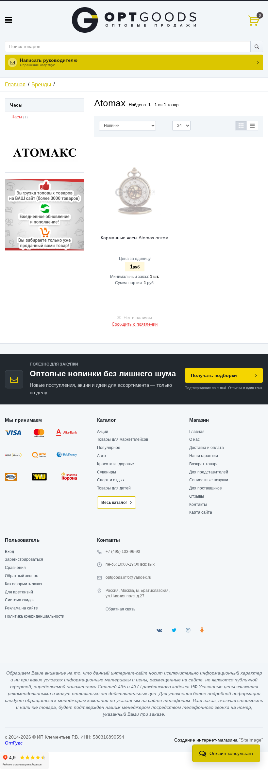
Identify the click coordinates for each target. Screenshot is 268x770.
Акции (102, 431)
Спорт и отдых (111, 480)
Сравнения (15, 567)
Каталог (106, 420)
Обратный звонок (21, 575)
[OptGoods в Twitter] (174, 630)
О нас (194, 439)
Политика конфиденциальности (34, 616)
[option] (44, 214)
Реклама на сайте (21, 608)
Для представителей (208, 472)
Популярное (108, 447)
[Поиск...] (256, 46)
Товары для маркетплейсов (122, 439)
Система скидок (19, 600)
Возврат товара (204, 464)
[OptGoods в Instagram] (188, 630)
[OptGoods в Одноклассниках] (202, 630)
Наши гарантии (203, 455)
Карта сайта (200, 512)
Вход (9, 551)
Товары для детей (114, 488)
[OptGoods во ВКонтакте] (159, 630)
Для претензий (19, 592)
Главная (15, 84)
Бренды (41, 84)
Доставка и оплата (206, 447)
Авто (101, 455)
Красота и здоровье (115, 464)
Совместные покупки (208, 480)
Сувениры (106, 472)
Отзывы (196, 496)
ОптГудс (14, 742)
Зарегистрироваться (24, 559)
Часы (16, 117)
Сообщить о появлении (135, 324)
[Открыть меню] (8, 20)
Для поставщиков (205, 488)
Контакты (198, 504)
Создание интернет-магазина (206, 740)
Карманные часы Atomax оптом (135, 237)
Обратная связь (120, 609)
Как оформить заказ (23, 584)
